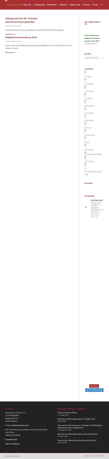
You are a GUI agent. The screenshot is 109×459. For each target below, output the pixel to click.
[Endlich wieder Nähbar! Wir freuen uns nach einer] (94, 249)
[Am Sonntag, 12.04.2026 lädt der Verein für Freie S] (94, 324)
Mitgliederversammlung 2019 (21, 37)
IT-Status (90, 161)
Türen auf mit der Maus (67, 412)
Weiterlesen (9, 34)
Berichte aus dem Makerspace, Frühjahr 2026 (76, 419)
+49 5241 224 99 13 (91, 44)
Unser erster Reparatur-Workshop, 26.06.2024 (76, 440)
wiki (88, 142)
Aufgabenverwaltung (94, 154)
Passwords (91, 135)
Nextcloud (90, 106)
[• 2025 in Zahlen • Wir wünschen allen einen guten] (94, 376)
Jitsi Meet (90, 120)
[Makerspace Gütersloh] (14, 5)
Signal (89, 77)
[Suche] (102, 5)
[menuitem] (27, 5)
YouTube (90, 91)
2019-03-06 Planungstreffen (20, 22)
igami (19, 26)
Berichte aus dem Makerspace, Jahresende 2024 (77, 434)
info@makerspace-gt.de (20, 425)
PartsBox (90, 150)
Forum (89, 128)
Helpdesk (90, 113)
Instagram (90, 84)
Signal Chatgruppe (12, 444)
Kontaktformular (11, 439)
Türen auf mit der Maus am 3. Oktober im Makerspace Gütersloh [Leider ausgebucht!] (79, 426)
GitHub (89, 98)
